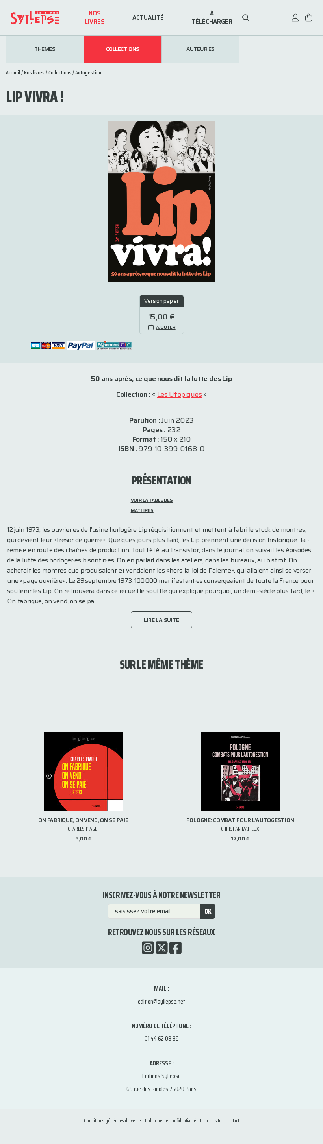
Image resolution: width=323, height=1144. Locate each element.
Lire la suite (161, 619)
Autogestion (88, 72)
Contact (232, 1120)
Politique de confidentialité (170, 1120)
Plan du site (210, 1120)
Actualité (148, 18)
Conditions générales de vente (112, 1120)
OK (208, 911)
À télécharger (211, 17)
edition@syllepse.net (161, 1001)
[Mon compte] (295, 21)
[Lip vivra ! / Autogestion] (161, 201)
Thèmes (44, 49)
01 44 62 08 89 (162, 1038)
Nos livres (95, 17)
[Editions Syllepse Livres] (46, 17)
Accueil (13, 72)
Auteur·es (200, 49)
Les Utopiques (179, 394)
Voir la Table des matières (152, 505)
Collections (122, 49)
